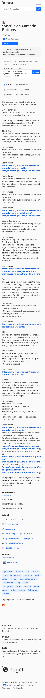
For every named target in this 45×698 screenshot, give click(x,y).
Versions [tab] (8, 94)
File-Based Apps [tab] (8, 68)
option (14, 579)
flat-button (33, 590)
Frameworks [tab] (23, 85)
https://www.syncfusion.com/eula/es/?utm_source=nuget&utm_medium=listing (21, 447)
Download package (13, 533)
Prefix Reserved (12, 39)
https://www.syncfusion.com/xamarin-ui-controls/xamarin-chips (21, 373)
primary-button (18, 590)
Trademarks (18, 688)
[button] (36, 72)
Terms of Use (31, 682)
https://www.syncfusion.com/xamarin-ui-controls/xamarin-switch (21, 428)
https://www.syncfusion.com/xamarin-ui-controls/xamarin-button (21, 325)
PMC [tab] (14, 61)
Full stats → (6, 495)
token (18, 586)
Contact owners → (9, 558)
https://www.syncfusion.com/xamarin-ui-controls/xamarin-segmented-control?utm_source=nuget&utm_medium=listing (21, 271)
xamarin (19, 571)
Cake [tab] (19, 68)
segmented (8, 582)
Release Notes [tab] (23, 94)
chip (18, 582)
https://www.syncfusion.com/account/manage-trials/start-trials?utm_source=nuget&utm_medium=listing (21, 470)
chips (26, 582)
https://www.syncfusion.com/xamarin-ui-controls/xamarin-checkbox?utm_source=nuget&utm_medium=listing (21, 168)
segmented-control (28, 579)
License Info (10, 529)
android (35, 571)
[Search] (38, 9)
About (21, 682)
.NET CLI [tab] (6, 61)
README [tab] (8, 85)
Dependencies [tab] (11, 90)
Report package (12, 548)
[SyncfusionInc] (4, 563)
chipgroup (8, 586)
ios (28, 571)
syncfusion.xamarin (12, 575)
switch (6, 593)
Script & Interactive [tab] (19, 64)
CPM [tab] (37, 61)
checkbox (28, 575)
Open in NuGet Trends (14, 543)
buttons (27, 586)
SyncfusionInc (13, 562)
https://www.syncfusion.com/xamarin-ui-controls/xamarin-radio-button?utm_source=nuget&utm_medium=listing (21, 213)
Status (5, 636)
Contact (6, 625)
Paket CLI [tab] (6, 64)
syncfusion (8, 571)
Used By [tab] (25, 90)
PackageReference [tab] (25, 61)
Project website (11, 524)
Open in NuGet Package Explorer (19, 538)
